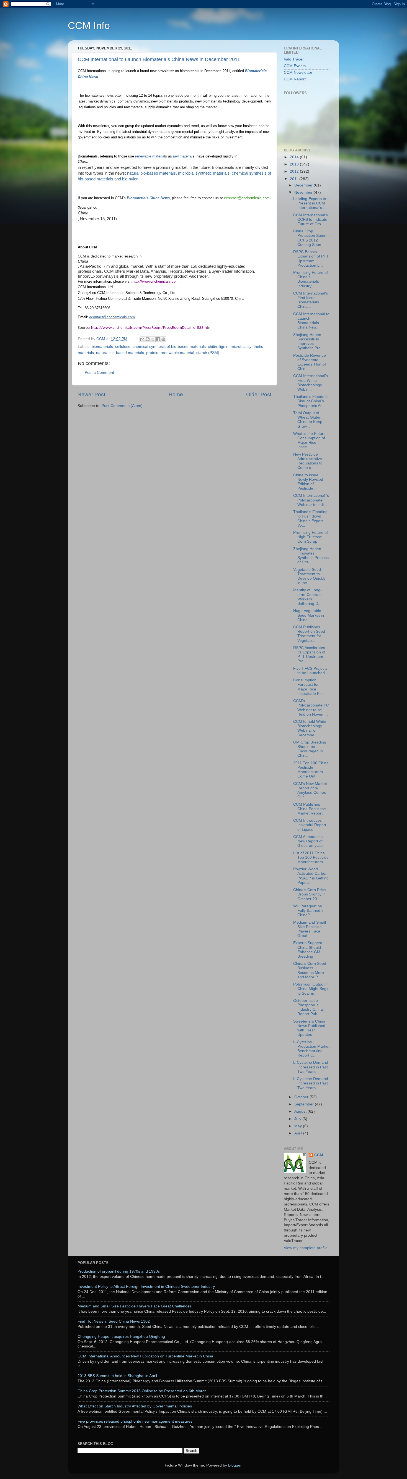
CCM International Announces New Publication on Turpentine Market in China (145, 1356)
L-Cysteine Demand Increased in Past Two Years (310, 1066)
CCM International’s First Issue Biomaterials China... (310, 300)
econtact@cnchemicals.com (112, 317)
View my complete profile (306, 1248)
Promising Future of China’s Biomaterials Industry (310, 279)
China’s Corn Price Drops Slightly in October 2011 (309, 894)
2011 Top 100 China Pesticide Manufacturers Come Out (311, 770)
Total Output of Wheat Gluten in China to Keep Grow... (309, 420)
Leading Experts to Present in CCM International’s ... (309, 203)
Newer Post (91, 394)
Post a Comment (99, 373)
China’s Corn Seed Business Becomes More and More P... (309, 970)
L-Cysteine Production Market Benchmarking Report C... (311, 1049)
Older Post (258, 394)
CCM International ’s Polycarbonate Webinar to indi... (311, 499)
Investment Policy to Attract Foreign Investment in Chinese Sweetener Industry (146, 1286)
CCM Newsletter (298, 72)
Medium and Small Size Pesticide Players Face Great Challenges (135, 1306)
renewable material (150, 156)
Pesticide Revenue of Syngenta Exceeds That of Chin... (309, 362)
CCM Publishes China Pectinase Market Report (309, 808)
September (304, 1104)
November (304, 192)
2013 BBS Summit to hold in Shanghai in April (117, 1376)
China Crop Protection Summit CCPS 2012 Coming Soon (311, 238)
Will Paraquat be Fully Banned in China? (308, 910)
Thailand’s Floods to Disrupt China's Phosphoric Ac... (311, 401)
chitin (212, 347)
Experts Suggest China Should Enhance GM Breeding (307, 949)
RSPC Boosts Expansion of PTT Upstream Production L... (311, 258)
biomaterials (102, 347)
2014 (295, 157)
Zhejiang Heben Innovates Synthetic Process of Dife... (311, 555)
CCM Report (295, 79)
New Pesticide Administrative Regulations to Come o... (308, 461)
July (298, 1119)
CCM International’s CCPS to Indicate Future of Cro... (310, 219)
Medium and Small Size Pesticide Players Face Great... (309, 929)
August (301, 1111)
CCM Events (295, 66)
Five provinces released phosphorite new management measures (135, 1421)
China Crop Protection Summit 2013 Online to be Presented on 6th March (142, 1391)
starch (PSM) (207, 353)
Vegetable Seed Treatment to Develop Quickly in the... (309, 576)
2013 (295, 164)
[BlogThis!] (147, 339)
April (298, 1133)
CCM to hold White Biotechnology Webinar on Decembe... (309, 728)
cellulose (122, 347)
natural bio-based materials (120, 353)
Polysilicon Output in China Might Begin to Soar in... (311, 988)
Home (176, 394)
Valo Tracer (294, 59)
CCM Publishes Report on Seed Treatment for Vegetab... (309, 634)
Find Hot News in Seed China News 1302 (114, 1321)
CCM (318, 1155)
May (298, 1126)
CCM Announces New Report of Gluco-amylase (308, 841)
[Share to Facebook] (158, 339)
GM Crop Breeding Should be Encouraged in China (309, 749)
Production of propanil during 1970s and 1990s (119, 1271)
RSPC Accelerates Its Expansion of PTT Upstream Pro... (309, 654)
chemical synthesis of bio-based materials (169, 347)
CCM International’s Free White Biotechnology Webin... (310, 383)
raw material (182, 156)
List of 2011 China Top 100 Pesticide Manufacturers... (311, 857)
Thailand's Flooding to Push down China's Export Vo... (310, 518)
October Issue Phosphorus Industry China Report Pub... (308, 1007)
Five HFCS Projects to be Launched (310, 670)
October (302, 1097)
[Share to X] (153, 339)
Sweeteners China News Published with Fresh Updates (309, 1028)
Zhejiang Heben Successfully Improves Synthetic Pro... (308, 341)
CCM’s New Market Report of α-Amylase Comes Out (310, 790)
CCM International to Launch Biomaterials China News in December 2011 (159, 59)
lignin (223, 347)
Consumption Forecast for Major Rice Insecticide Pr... (308, 687)
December (304, 185)
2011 (294, 179)
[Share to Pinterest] (163, 339)
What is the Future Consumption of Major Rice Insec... (309, 440)
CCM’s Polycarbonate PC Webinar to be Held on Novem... (311, 707)
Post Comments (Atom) (122, 406)
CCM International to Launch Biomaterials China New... (311, 321)
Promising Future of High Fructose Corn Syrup (310, 536)
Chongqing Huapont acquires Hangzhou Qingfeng (121, 1336)
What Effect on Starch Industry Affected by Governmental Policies (135, 1406)
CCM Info (89, 25)
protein (152, 353)
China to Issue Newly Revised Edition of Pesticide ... (308, 482)
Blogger (234, 1465)
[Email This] (142, 339)
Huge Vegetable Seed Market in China (308, 615)
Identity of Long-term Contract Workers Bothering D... (307, 597)
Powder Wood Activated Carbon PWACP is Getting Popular (311, 876)
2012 (295, 171)
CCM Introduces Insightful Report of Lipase (309, 824)
